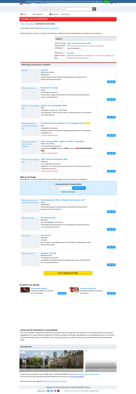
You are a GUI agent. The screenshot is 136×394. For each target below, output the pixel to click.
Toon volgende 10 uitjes (68, 273)
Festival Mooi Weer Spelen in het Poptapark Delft (62, 123)
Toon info (111, 82)
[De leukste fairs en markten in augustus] (101, 371)
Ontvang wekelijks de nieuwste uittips (68, 184)
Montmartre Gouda (49, 88)
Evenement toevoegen (62, 387)
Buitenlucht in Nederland (51, 28)
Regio (24, 14)
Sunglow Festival (48, 253)
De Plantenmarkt (48, 218)
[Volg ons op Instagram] (55, 391)
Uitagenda (54, 14)
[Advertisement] (36, 49)
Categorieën (39, 14)
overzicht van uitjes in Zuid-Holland (87, 374)
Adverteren (49, 387)
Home (22, 24)
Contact (73, 387)
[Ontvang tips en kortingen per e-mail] (58, 391)
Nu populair (66, 14)
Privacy (87, 387)
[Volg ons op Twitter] (51, 391)
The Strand (45, 235)
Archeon (44, 70)
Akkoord (106, 1)
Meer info (99, 1)
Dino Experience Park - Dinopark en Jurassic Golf (63, 200)
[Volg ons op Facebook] (48, 391)
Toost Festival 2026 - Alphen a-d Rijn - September (62, 141)
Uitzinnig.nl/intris (74, 391)
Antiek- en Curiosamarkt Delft (54, 105)
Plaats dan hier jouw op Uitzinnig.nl (55, 381)
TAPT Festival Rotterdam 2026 (54, 159)
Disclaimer (80, 387)
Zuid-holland (30, 24)
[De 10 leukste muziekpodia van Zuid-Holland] (51, 371)
